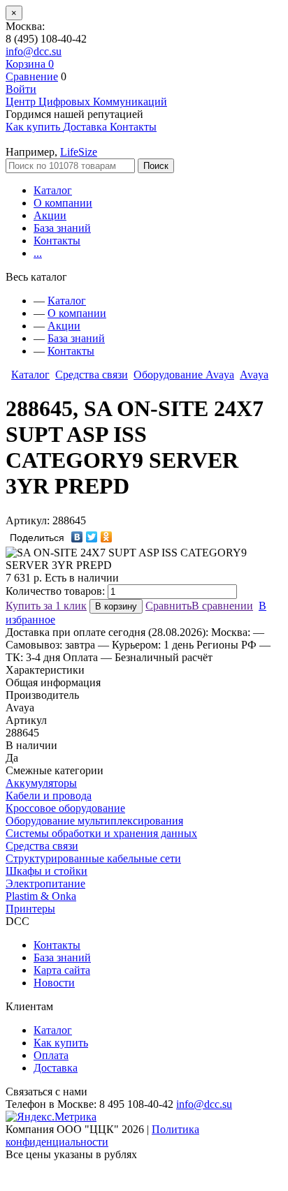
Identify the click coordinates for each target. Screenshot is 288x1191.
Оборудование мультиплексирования (94, 821)
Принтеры (30, 909)
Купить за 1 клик (46, 606)
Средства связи (91, 374)
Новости (54, 983)
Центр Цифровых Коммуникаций (86, 102)
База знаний (62, 228)
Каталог (53, 190)
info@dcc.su (34, 51)
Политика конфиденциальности (102, 1135)
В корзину (116, 606)
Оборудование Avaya (184, 374)
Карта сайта (62, 970)
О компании (63, 203)
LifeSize (78, 152)
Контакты (57, 240)
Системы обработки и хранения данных (101, 833)
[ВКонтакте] (77, 537)
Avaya (254, 374)
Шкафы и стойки (46, 871)
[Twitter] (92, 537)
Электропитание (45, 883)
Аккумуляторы (41, 783)
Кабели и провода (49, 795)
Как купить (61, 1043)
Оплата (51, 1055)
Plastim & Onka (41, 896)
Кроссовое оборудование (65, 808)
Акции (50, 215)
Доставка (56, 1068)
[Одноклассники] (106, 537)
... (38, 253)
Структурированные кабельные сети (93, 858)
